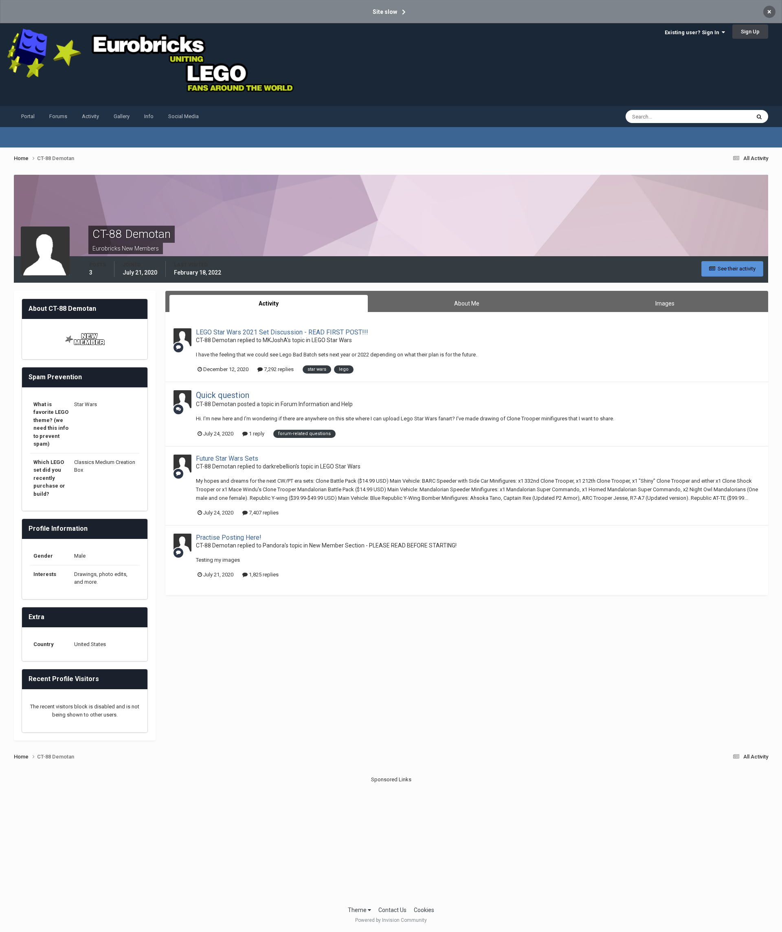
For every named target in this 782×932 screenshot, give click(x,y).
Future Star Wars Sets (227, 458)
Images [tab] (664, 303)
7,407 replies (263, 513)
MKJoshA (275, 340)
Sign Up (750, 32)
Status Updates (722, 116)
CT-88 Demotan (216, 340)
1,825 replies (263, 575)
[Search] (759, 116)
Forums (58, 116)
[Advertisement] (391, 841)
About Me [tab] (466, 303)
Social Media (183, 116)
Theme (358, 910)
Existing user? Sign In (693, 32)
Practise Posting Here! (228, 537)
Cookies (424, 910)
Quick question (222, 395)
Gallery (122, 116)
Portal (28, 116)
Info (149, 116)
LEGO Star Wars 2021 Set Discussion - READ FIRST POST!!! (282, 332)
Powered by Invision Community (391, 920)
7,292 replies (278, 369)
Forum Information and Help (317, 404)
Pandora (274, 545)
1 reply (256, 434)
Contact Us (392, 910)
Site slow (385, 12)
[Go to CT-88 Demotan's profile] (182, 337)
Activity (90, 116)
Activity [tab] (269, 303)
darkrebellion (279, 466)
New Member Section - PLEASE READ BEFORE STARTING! (383, 545)
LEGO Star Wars (332, 340)
